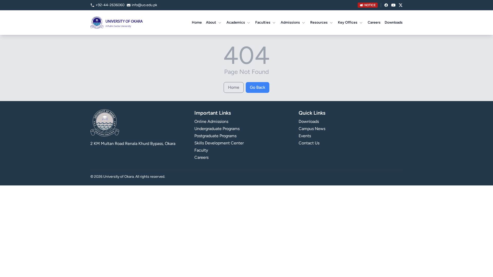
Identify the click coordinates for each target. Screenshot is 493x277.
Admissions (290, 22)
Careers (374, 22)
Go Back (257, 87)
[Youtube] (393, 5)
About (211, 22)
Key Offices (347, 22)
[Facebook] (386, 5)
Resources (319, 22)
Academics (235, 22)
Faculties (262, 22)
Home (197, 22)
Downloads (394, 22)
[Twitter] (401, 5)
